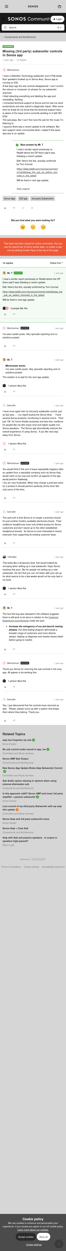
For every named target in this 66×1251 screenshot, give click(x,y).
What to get (8, 845)
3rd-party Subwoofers (43, 198)
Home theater (9, 744)
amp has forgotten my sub (17, 739)
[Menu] (5, 6)
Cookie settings (31, 866)
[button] (3, 19)
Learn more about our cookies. (33, 1229)
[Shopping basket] (59, 6)
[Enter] (5, 27)
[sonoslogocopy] (33, 6)
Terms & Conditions (11, 866)
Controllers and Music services (18, 753)
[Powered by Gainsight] (33, 860)
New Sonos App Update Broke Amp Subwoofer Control (32, 768)
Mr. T (9, 273)
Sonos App (9, 198)
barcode (11, 405)
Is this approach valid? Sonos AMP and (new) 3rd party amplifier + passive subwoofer (33, 795)
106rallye (11, 556)
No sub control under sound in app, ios (24, 749)
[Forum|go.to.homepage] (26, 19)
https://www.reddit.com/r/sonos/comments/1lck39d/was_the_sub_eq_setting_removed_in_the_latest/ (37, 172)
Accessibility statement (53, 866)
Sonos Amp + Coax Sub (15, 828)
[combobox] (33, 27)
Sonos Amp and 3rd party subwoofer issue (26, 818)
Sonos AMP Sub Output (16, 758)
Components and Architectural (20, 37)
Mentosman (13, 69)
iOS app (23, 198)
